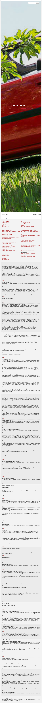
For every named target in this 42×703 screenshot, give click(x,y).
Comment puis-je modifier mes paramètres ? (7, 230)
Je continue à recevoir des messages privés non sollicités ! (28, 230)
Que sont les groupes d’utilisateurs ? (25, 222)
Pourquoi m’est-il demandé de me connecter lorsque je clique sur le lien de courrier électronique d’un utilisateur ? (11, 238)
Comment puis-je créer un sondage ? (6, 243)
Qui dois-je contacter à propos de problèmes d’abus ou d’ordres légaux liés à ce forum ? (30, 255)
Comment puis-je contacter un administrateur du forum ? (28, 256)
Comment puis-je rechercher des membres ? (27, 241)
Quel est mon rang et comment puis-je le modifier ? (8, 236)
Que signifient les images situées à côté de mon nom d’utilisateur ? (10, 235)
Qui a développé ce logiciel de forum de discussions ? (28, 253)
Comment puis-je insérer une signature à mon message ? (9, 242)
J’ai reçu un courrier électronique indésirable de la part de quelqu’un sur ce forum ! (30, 231)
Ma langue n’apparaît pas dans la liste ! (7, 234)
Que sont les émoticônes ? (5, 255)
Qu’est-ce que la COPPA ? (5, 221)
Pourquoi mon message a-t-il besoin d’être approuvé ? (8, 250)
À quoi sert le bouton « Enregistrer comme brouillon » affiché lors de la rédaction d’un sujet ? (10, 249)
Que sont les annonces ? (5, 257)
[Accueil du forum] (21, 107)
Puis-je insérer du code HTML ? (6, 254)
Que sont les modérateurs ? (24, 221)
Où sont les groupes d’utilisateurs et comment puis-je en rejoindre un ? (30, 223)
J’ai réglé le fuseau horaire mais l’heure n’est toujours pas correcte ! (10, 233)
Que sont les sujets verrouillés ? (6, 259)
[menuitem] (6, 214)
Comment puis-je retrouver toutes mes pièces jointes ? (28, 250)
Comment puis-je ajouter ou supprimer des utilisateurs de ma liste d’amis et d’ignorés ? (30, 236)
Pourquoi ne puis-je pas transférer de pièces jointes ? (8, 246)
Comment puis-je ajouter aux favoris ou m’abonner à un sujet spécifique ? (30, 245)
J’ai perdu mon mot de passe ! (5, 226)
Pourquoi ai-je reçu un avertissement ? (7, 247)
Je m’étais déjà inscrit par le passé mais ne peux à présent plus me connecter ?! (10, 225)
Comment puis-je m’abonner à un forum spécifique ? (27, 246)
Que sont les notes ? (4, 258)
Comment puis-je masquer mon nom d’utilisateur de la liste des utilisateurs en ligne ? (11, 231)
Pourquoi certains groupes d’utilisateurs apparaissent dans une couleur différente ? (30, 225)
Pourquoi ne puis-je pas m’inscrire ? (6, 222)
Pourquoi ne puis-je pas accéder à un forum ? (7, 245)
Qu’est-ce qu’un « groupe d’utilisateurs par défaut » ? (27, 226)
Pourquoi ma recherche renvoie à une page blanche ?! (28, 240)
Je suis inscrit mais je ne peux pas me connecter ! (8, 223)
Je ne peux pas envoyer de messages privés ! (27, 229)
